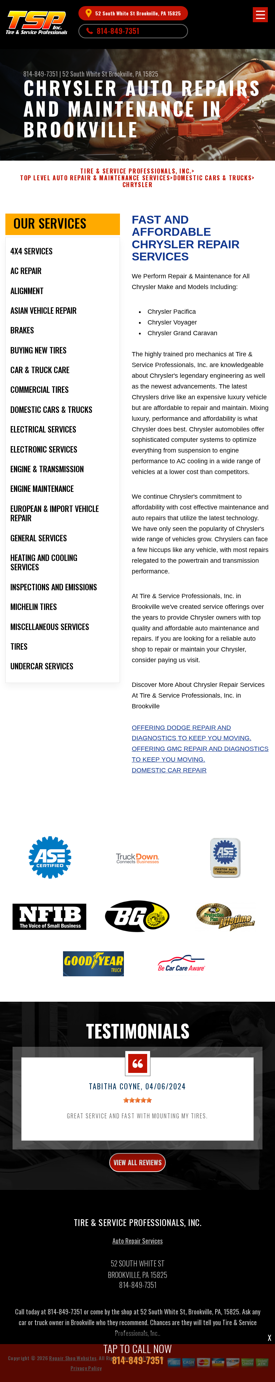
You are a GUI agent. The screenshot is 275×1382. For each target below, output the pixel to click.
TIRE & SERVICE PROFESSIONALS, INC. (135, 171)
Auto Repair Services (137, 1240)
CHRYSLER (137, 184)
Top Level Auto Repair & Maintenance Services (95, 178)
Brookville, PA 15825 (133, 73)
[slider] (137, 1100)
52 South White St (84, 73)
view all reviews (137, 1162)
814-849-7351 (118, 31)
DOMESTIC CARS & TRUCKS (212, 178)
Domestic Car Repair (169, 770)
